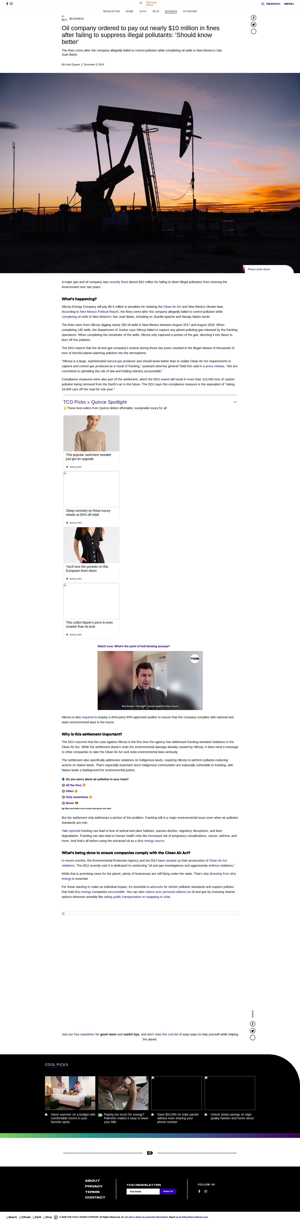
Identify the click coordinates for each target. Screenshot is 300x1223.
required (87, 717)
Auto (142, 11)
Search (273, 4)
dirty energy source (151, 841)
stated (165, 379)
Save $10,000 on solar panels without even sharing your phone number (178, 1118)
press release (215, 366)
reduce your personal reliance (165, 892)
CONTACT (95, 1197)
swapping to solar (158, 897)
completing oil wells (75, 316)
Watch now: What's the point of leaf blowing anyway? (134, 646)
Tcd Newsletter (144, 1185)
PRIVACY (94, 1186)
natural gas (114, 361)
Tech (155, 11)
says (132, 330)
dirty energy (83, 892)
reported (81, 742)
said (104, 865)
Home (129, 11)
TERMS (92, 1192)
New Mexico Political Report (99, 311)
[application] (150, 680)
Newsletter (111, 11)
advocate (156, 887)
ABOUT (92, 1180)
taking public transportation (122, 897)
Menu (289, 4)
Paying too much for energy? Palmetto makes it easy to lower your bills (126, 1118)
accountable (116, 892)
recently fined (118, 282)
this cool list (170, 1034)
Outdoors (190, 11)
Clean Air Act (172, 306)
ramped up (173, 860)
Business (171, 11)
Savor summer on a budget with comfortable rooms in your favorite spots (73, 1118)
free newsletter (84, 1034)
